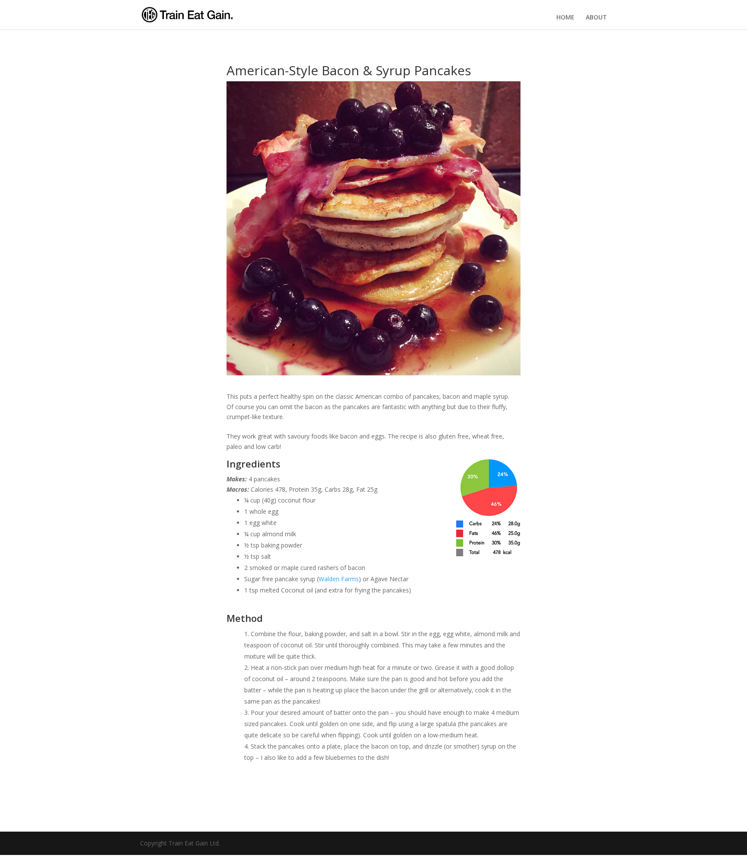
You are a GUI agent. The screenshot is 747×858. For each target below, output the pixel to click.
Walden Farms (339, 579)
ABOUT (596, 17)
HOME (565, 17)
